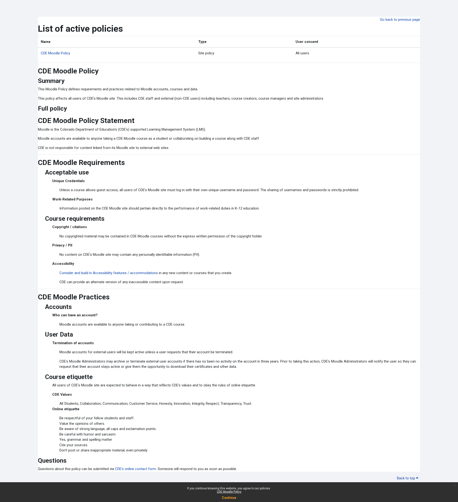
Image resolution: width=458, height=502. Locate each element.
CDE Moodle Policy (229, 491)
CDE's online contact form (135, 469)
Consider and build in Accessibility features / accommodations (108, 273)
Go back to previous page (400, 19)
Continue (229, 498)
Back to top (406, 478)
